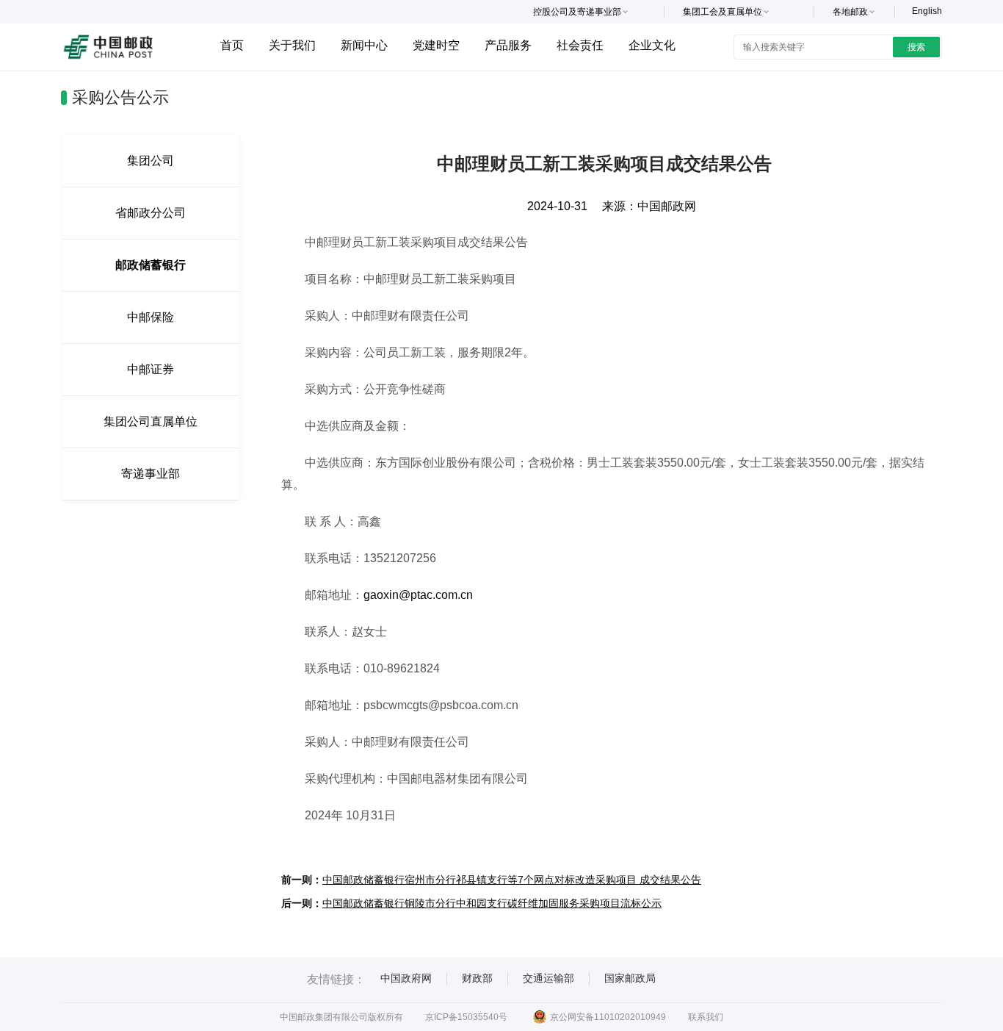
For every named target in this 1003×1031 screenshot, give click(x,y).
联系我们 (705, 1017)
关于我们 (292, 45)
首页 (232, 45)
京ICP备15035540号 (466, 1017)
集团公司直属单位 (151, 421)
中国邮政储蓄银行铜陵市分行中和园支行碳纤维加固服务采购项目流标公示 (492, 903)
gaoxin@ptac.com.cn (418, 595)
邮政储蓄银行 (150, 265)
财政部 (477, 978)
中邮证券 (150, 369)
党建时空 (436, 45)
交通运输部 (548, 978)
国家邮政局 (630, 978)
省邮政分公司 (150, 212)
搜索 (916, 47)
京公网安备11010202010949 (608, 1017)
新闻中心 (364, 45)
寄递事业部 (150, 473)
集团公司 (150, 160)
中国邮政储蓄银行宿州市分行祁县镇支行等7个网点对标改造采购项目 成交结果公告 (511, 879)
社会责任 (580, 45)
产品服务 (508, 45)
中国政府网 (406, 978)
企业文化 (652, 45)
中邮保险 (150, 317)
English (927, 11)
